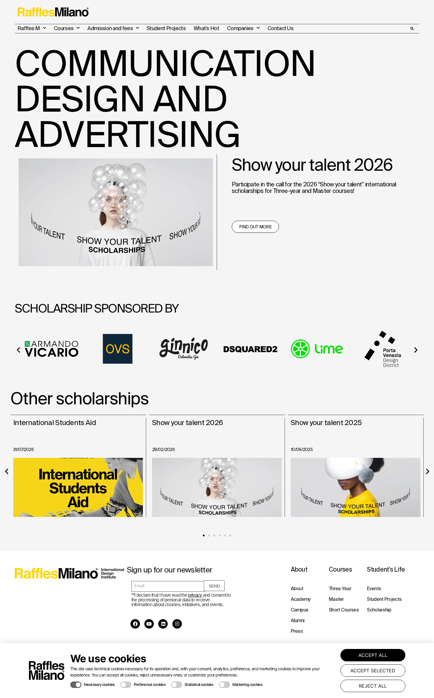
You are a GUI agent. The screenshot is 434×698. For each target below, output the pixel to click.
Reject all (373, 686)
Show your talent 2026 (187, 423)
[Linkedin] (163, 624)
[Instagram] (177, 624)
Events (374, 588)
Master (336, 599)
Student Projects (166, 28)
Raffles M (28, 28)
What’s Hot (206, 28)
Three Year (340, 588)
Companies (240, 28)
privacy (195, 595)
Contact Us (280, 28)
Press (297, 631)
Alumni (298, 620)
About (297, 588)
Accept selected (372, 670)
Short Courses (344, 609)
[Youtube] (149, 624)
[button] (411, 28)
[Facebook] (135, 624)
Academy (300, 599)
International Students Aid (54, 423)
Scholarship (379, 609)
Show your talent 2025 (326, 423)
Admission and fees (110, 28)
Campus (300, 609)
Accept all (372, 655)
